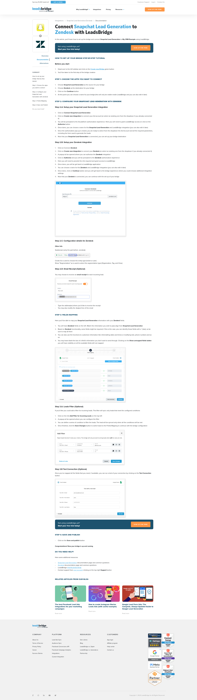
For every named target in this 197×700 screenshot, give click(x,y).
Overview (45, 56)
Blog (81, 643)
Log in (153, 2)
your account (78, 570)
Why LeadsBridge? (82, 9)
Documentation (42, 59)
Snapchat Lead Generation (67, 562)
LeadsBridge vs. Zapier (87, 646)
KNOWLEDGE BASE (74, 567)
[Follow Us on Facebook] (32, 695)
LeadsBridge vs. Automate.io (89, 650)
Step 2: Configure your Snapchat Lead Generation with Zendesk (40, 94)
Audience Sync (57, 643)
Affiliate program (112, 643)
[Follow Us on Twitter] (55, 695)
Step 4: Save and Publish (40, 105)
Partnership (83, 653)
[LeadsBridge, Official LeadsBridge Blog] (43, 9)
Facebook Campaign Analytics (61, 650)
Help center (111, 646)
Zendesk (61, 565)
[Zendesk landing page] (40, 44)
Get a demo (83, 640)
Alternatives (44, 63)
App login (110, 640)
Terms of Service (37, 643)
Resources (119, 9)
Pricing (108, 9)
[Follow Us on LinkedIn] (44, 695)
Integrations (97, 9)
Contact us (110, 650)
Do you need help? (38, 109)
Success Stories (37, 653)
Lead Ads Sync (56, 640)
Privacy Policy (36, 646)
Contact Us (161, 2)
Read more (58, 613)
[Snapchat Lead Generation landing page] (40, 27)
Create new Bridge (97, 69)
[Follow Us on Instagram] (38, 695)
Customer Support (143, 2)
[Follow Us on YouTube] (49, 695)
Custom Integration (58, 657)
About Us (35, 640)
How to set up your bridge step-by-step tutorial (38, 78)
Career (34, 650)
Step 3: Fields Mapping (39, 101)
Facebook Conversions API (60, 646)
